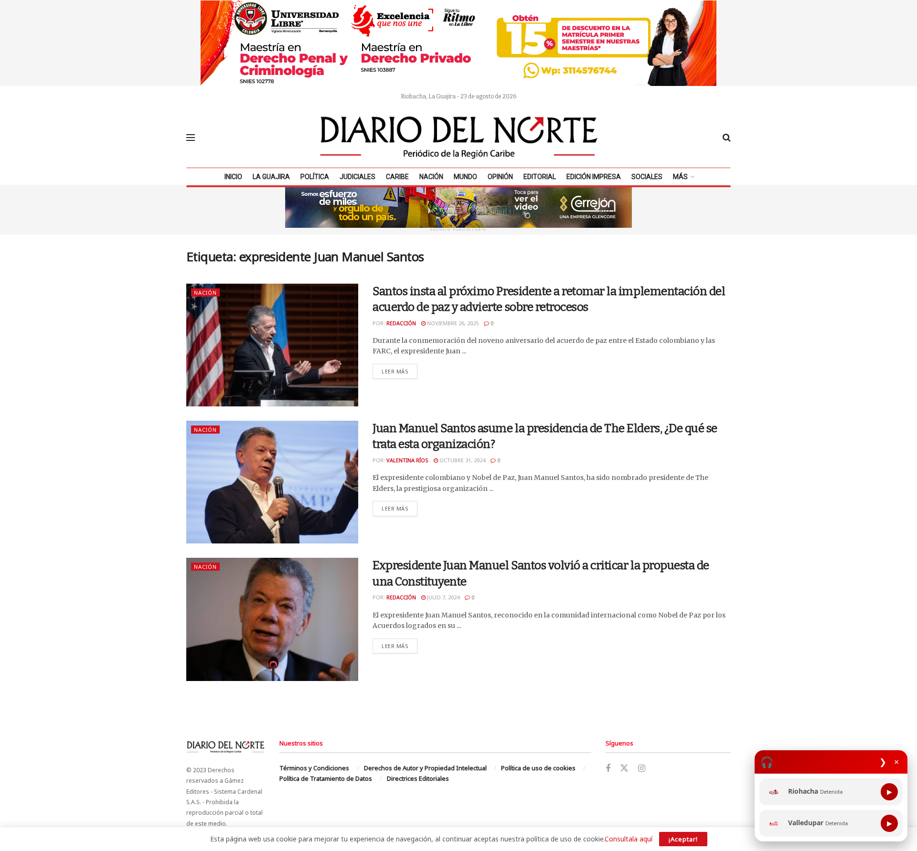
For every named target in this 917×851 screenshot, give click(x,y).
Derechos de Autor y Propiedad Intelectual (425, 768)
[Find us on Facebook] (608, 768)
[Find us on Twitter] (624, 768)
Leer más (399, 371)
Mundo (465, 177)
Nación (431, 177)
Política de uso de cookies (538, 768)
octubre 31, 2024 (461, 460)
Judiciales (357, 177)
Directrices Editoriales (418, 778)
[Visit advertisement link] (458, 43)
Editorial (539, 177)
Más (680, 177)
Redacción (401, 323)
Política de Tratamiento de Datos (325, 778)
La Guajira (271, 177)
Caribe (397, 177)
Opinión (500, 177)
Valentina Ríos (407, 460)
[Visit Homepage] (459, 137)
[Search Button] (727, 137)
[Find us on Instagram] (641, 768)
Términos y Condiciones (314, 768)
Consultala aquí (628, 838)
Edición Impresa (593, 177)
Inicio (233, 177)
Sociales (646, 177)
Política (314, 177)
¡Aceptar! (683, 839)
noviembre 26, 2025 (452, 323)
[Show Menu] (190, 137)
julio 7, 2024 (442, 597)
